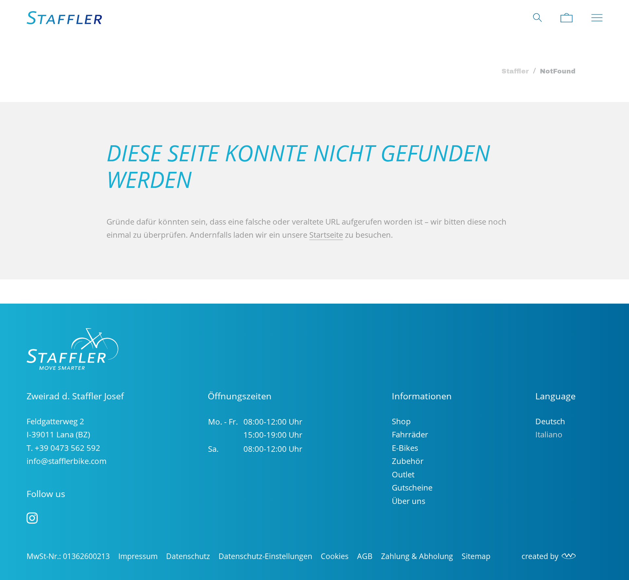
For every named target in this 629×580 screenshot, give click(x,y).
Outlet (403, 474)
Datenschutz (188, 556)
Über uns (408, 500)
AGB (364, 556)
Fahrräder (410, 434)
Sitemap (476, 556)
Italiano (548, 434)
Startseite (326, 234)
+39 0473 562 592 (67, 447)
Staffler (515, 71)
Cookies (335, 556)
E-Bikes (405, 447)
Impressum (138, 556)
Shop (401, 421)
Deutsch (550, 421)
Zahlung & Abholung (417, 556)
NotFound (558, 71)
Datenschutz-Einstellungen (265, 556)
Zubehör (408, 460)
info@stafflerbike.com (66, 460)
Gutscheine (412, 487)
